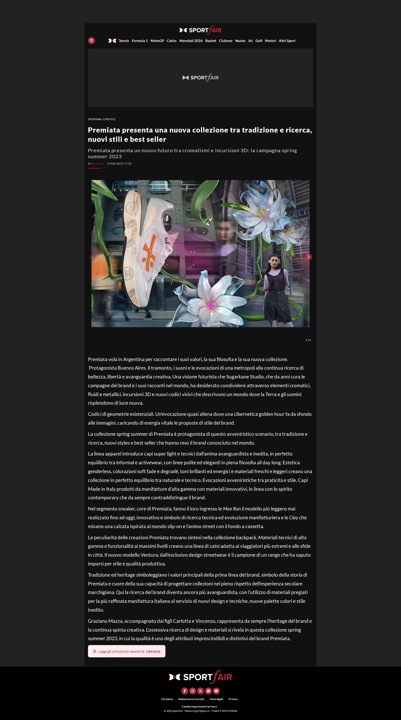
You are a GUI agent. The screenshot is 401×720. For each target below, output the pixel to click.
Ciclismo (226, 41)
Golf (258, 41)
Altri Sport (287, 41)
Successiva (308, 256)
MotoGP (157, 41)
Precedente (92, 256)
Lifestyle (109, 119)
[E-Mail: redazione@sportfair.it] (216, 691)
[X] (200, 691)
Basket (210, 41)
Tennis (124, 41)
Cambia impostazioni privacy (199, 706)
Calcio (172, 41)
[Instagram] (192, 691)
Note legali (216, 699)
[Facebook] (184, 691)
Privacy (233, 699)
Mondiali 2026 (191, 41)
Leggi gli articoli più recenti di (129, 651)
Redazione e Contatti (191, 699)
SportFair (94, 119)
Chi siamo (167, 699)
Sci (250, 41)
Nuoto (240, 41)
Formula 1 (140, 41)
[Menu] (91, 40)
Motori (270, 41)
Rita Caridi (97, 163)
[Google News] (208, 691)
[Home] (112, 40)
